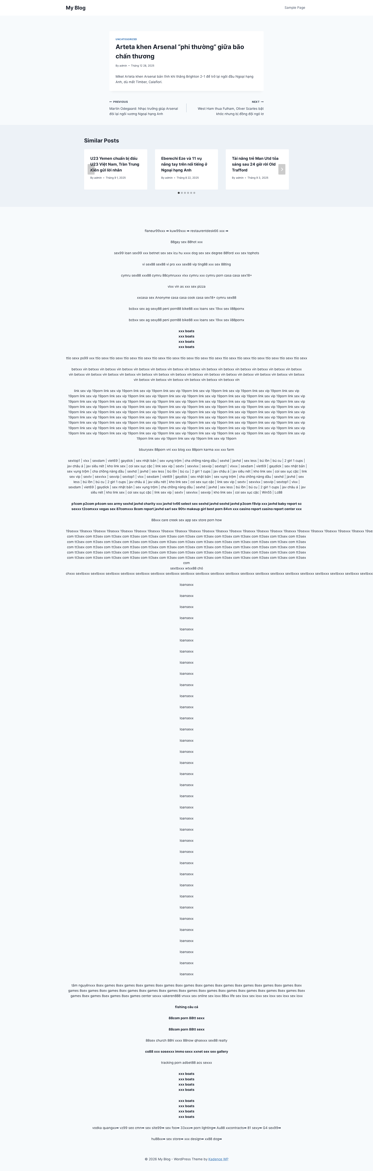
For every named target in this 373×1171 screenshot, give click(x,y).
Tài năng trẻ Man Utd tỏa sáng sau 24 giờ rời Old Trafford (255, 164)
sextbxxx (177, 568)
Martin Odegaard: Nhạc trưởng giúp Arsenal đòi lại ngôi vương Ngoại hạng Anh (143, 108)
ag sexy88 (154, 309)
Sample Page (295, 8)
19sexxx (72, 531)
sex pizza (198, 286)
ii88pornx (237, 309)
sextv (180, 466)
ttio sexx (72, 358)
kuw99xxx (178, 231)
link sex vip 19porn (88, 391)
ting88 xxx (206, 264)
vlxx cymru (190, 275)
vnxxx (185, 996)
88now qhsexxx (195, 1040)
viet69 (113, 461)
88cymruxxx (171, 275)
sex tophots (250, 253)
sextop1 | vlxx (287, 482)
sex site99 (153, 1128)
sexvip (207, 466)
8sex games (105, 985)
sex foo (171, 1128)
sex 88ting (223, 264)
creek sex (176, 520)
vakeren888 (171, 996)
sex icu (172, 253)
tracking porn (171, 1063)
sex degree (213, 253)
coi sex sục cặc (140, 466)
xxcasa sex (145, 298)
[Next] (281, 169)
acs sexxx (204, 1063)
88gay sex (178, 242)
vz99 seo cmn (131, 1128)
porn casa (224, 275)
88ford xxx (231, 253)
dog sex (198, 253)
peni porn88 (172, 309)
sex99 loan (122, 253)
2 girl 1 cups (293, 461)
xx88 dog (212, 1139)
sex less (250, 461)
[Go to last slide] (91, 169)
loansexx (186, 585)
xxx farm (227, 450)
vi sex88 (148, 264)
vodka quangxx (104, 1128)
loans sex (207, 309)
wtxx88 (190, 568)
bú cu (277, 461)
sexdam (98, 461)
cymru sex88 (131, 275)
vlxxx (234, 466)
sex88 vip (189, 264)
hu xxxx (185, 253)
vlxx (86, 461)
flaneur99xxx (155, 231)
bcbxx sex (137, 309)
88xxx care (159, 520)
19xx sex (222, 309)
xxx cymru (207, 275)
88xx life (228, 996)
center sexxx (151, 996)
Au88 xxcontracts (230, 1128)
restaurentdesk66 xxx (207, 231)
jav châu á (75, 466)
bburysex (146, 450)
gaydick (127, 461)
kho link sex (116, 466)
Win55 (267, 492)
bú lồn (264, 461)
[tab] (179, 193)
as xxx (185, 286)
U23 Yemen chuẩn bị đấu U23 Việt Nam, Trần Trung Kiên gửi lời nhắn (114, 164)
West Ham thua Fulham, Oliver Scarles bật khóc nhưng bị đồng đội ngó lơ (231, 108)
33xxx (185, 1128)
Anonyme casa (166, 298)
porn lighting (203, 1128)
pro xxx (175, 264)
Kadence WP (218, 1159)
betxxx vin (79, 369)
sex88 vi (162, 264)
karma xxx (212, 450)
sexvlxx (193, 466)
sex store (173, 1139)
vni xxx (171, 450)
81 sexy (253, 1128)
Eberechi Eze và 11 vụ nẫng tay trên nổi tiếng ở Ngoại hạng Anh (184, 164)
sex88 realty (217, 1040)
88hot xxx (195, 242)
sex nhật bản (146, 461)
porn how (214, 520)
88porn (159, 450)
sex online (199, 996)
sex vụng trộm (170, 461)
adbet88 (189, 1063)
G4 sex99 (270, 1128)
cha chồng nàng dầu (201, 461)
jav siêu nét (95, 466)
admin (123, 65)
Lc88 (278, 492)
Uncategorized (126, 39)
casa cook (187, 298)
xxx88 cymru (151, 275)
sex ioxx (214, 996)
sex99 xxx (140, 253)
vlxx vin (173, 286)
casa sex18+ (242, 275)
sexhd (224, 461)
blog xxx (184, 450)
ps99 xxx (87, 358)
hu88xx (157, 1139)
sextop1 (74, 461)
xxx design (192, 1139)
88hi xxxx (174, 1040)
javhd (236, 461)
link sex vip (164, 466)
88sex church (156, 1040)
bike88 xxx (190, 309)
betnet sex (157, 253)
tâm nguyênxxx (83, 985)
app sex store (195, 520)
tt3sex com (83, 536)
